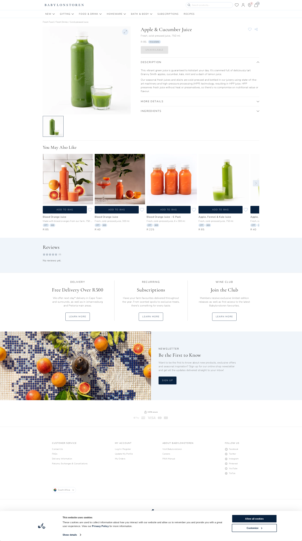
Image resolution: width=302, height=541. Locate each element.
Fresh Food (48, 22)
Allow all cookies (254, 518)
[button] (200, 62)
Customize (252, 528)
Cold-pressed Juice (79, 22)
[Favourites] (236, 5)
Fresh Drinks (62, 22)
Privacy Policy (100, 526)
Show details (70, 534)
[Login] (243, 5)
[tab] (50, 14)
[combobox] (64, 490)
